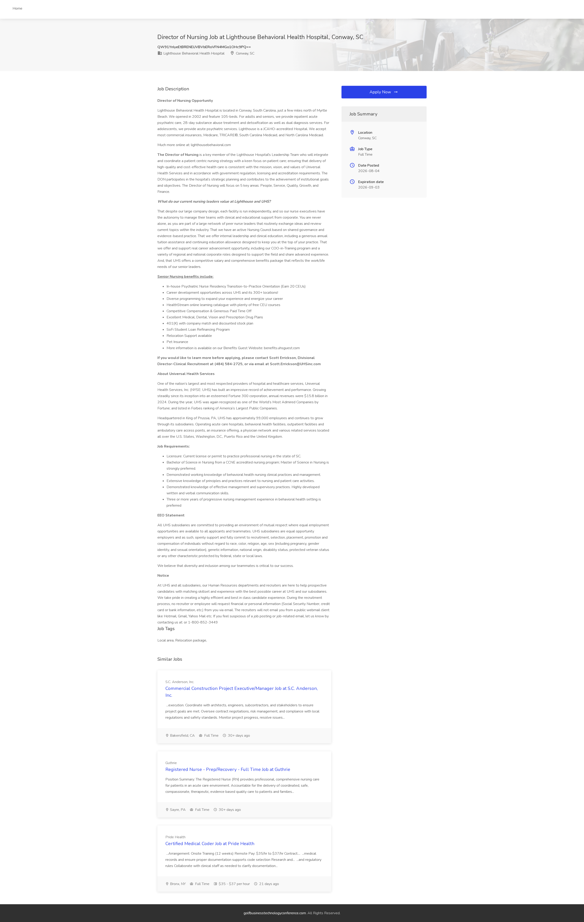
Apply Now (381, 92)
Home (17, 8)
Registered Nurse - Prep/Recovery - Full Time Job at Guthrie (227, 769)
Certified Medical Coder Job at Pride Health (209, 844)
